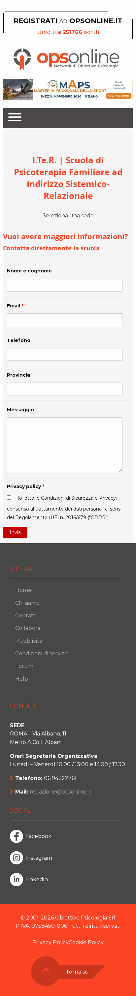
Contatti (26, 615)
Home (23, 590)
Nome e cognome (29, 271)
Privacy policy (25, 486)
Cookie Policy (86, 942)
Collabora (27, 628)
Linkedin (36, 879)
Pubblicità (28, 641)
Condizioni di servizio (42, 653)
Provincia (18, 375)
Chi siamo (27, 603)
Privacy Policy (50, 942)
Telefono (18, 340)
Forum (24, 666)
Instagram (38, 858)
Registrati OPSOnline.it (68, 20)
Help (21, 679)
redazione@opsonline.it (61, 792)
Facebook (38, 836)
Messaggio (20, 410)
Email (15, 306)
